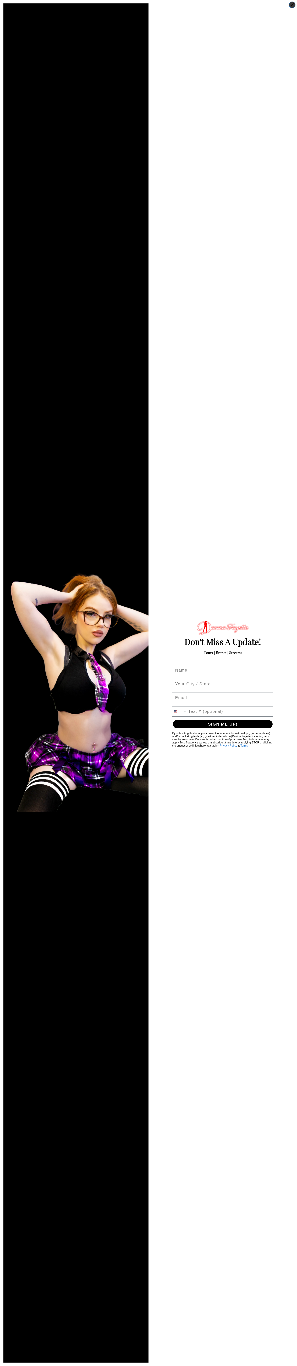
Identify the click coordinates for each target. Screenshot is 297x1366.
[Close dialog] (292, 5)
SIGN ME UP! (223, 724)
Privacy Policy (228, 745)
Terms (244, 745)
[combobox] (179, 711)
